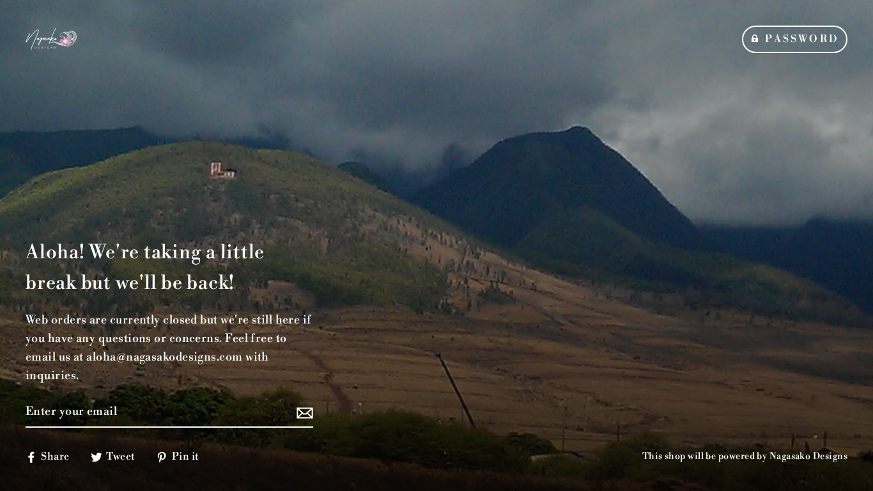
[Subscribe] (303, 413)
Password (801, 39)
